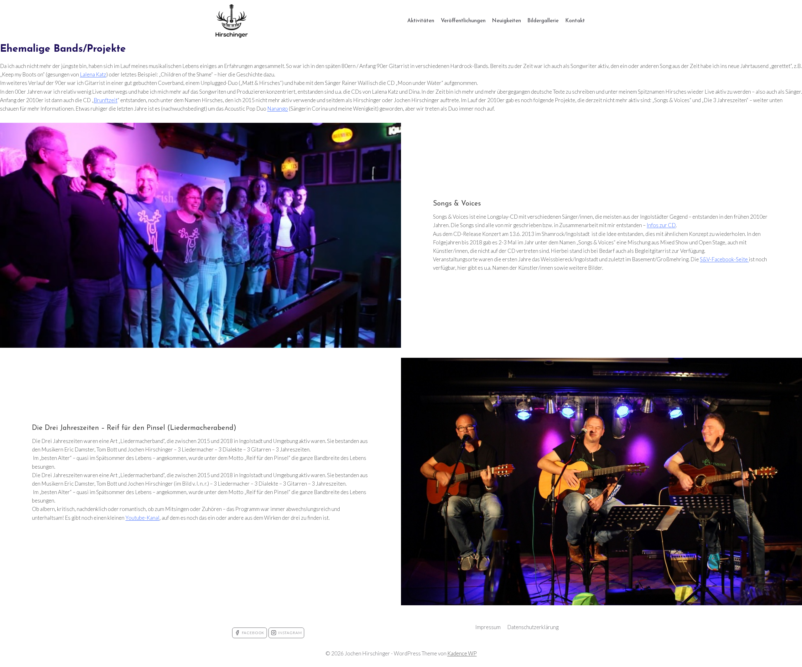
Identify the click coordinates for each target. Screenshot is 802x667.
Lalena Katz (93, 74)
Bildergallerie (543, 20)
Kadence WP (462, 653)
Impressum (488, 627)
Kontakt (575, 20)
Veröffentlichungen (463, 20)
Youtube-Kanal (142, 517)
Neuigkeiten (506, 20)
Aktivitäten (420, 20)
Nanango (277, 108)
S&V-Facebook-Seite (724, 259)
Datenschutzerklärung (533, 627)
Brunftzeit (105, 100)
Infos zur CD (661, 225)
